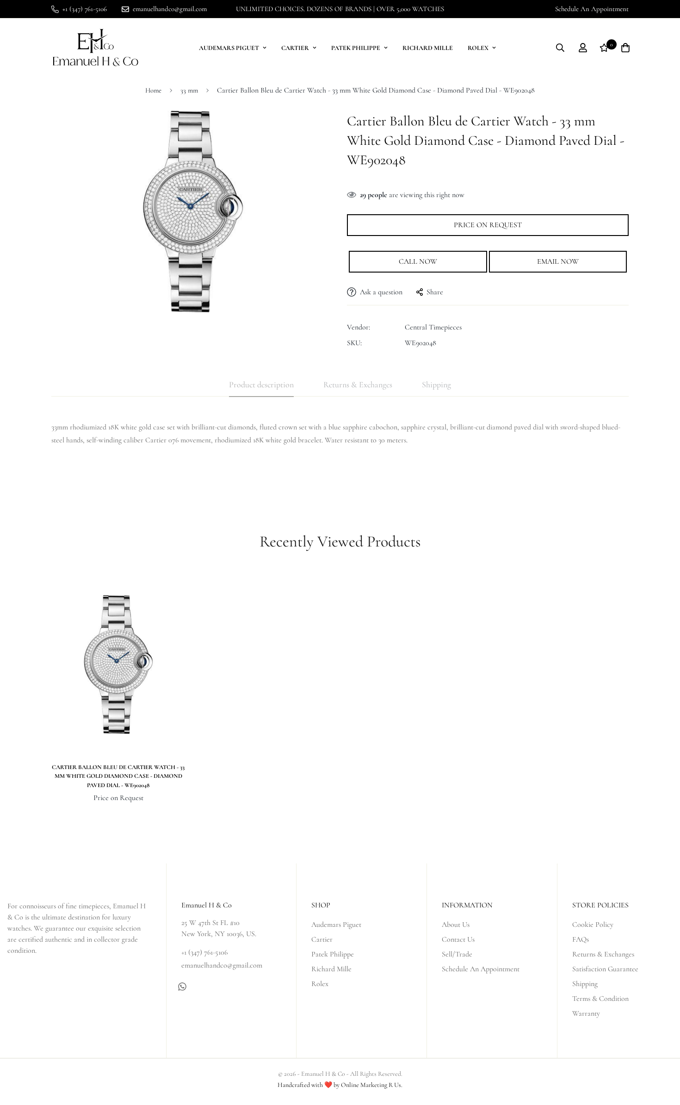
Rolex (478, 48)
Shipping (585, 983)
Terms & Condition (600, 998)
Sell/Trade (457, 954)
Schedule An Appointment (592, 9)
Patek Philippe (355, 48)
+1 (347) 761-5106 (204, 952)
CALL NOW (418, 261)
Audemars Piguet (229, 48)
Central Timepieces (433, 327)
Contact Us (458, 939)
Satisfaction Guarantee (605, 969)
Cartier (295, 48)
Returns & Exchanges (603, 954)
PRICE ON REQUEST (488, 225)
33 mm (189, 90)
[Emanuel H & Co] (95, 48)
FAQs (580, 939)
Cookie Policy (592, 924)
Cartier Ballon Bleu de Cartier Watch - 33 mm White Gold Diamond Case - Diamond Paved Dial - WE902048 (118, 776)
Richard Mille (427, 48)
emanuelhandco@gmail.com (221, 965)
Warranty (586, 1013)
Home (153, 90)
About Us (456, 924)
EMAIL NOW (558, 261)
